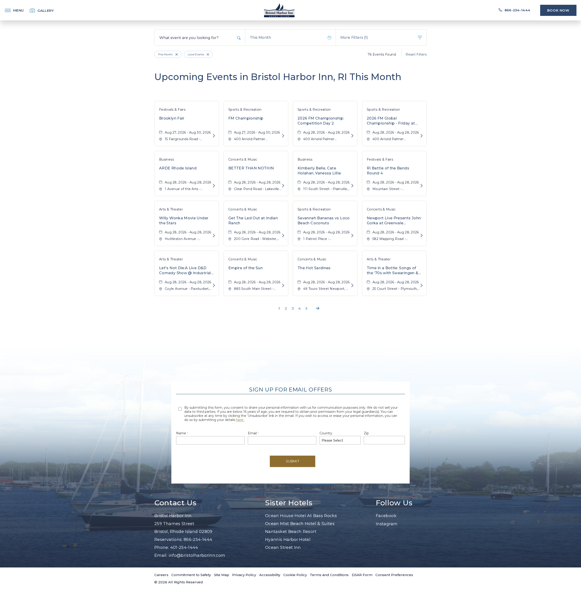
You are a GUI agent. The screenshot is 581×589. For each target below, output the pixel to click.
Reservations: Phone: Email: (189, 535)
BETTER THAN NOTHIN (251, 168)
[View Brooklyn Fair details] (214, 136)
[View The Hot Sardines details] (352, 286)
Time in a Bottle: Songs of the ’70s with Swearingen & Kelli (392, 271)
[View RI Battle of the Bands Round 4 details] (421, 186)
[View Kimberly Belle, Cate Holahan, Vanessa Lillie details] (352, 186)
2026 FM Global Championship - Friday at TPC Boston (391, 121)
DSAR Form (362, 575)
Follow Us (394, 502)
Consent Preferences (394, 575)
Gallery (45, 10)
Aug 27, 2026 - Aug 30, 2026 (188, 132)
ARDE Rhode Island (178, 168)
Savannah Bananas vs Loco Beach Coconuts (324, 220)
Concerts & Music (242, 159)
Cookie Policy (295, 575)
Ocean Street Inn (283, 547)
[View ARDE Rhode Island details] (214, 186)
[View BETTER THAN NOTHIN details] (283, 186)
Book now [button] (558, 10)
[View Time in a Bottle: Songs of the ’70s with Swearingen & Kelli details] (421, 286)
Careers (161, 575)
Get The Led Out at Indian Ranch (253, 220)
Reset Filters (416, 54)
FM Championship (245, 118)
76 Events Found (382, 54)
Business (166, 159)
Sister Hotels (288, 502)
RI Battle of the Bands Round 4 (388, 170)
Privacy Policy (244, 575)
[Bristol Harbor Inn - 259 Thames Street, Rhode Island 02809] (279, 10)
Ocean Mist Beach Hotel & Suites (300, 523)
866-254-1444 (198, 539)
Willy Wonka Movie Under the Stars (183, 220)
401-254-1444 (184, 547)
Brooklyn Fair (172, 118)
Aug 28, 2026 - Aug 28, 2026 (326, 132)
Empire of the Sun (245, 268)
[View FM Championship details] (283, 136)
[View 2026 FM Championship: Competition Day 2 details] (352, 136)
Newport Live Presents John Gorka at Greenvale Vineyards (394, 221)
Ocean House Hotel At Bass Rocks (301, 515)
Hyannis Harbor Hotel (287, 539)
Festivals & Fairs (172, 110)
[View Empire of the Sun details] (283, 286)
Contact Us (175, 502)
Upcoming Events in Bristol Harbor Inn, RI (277, 76)
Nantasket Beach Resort (290, 531)
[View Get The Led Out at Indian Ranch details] (283, 236)
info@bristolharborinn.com (197, 555)
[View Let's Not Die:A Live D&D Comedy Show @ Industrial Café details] (214, 286)
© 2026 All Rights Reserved (178, 582)
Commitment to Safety (191, 575)
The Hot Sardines (314, 268)
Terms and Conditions (329, 575)
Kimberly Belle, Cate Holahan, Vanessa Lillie (319, 170)
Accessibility (269, 575)
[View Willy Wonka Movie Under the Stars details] (214, 236)
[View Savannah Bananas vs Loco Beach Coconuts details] (352, 236)
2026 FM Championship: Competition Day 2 (321, 120)
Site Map (221, 575)
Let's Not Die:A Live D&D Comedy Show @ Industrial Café (185, 271)
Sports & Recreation (245, 110)
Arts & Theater (171, 209)
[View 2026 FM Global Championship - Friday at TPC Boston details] (421, 136)
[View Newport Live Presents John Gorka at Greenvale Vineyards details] (421, 236)
